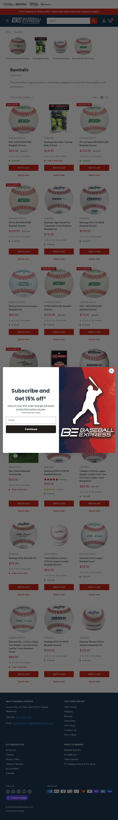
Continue (31, 429)
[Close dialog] (111, 370)
